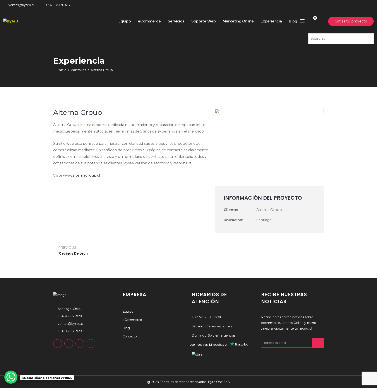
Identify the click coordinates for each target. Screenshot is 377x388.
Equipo (124, 21)
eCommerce (149, 21)
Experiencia (271, 21)
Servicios (176, 21)
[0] (311, 21)
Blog (293, 21)
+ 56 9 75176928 (58, 5)
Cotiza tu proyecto (351, 21)
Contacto (130, 336)
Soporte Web (203, 21)
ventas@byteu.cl (21, 5)
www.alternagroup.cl (81, 175)
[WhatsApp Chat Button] (10, 377)
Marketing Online (238, 21)
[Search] (369, 38)
